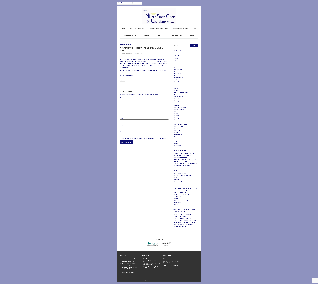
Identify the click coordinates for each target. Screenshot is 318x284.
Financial (176, 90)
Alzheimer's (177, 63)
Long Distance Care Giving (181, 107)
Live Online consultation (175, 35)
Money (176, 120)
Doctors (176, 84)
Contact (192, 35)
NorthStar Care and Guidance (182, 124)
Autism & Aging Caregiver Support (159, 28)
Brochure (146, 35)
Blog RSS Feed (178, 50)
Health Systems (178, 98)
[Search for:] (181, 45)
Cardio (176, 71)
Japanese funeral (186, 155)
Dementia (177, 82)
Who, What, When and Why (137, 28)
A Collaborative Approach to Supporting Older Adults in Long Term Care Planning (129, 267)
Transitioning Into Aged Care (187, 153)
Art (175, 67)
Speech (176, 137)
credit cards (177, 80)
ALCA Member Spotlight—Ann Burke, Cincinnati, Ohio (140, 70)
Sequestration (178, 134)
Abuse (176, 58)
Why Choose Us (178, 205)
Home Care (177, 103)
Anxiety (176, 65)
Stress (176, 139)
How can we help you (180, 182)
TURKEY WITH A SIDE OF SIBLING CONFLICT (151, 264)
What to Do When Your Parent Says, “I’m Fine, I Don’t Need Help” (130, 271)
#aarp (140, 53)
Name (122, 118)
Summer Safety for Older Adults (182, 218)
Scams (176, 132)
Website (122, 131)
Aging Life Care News (180, 211)
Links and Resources (179, 184)
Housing (176, 105)
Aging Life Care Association (127, 72)
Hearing (176, 101)
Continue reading (125, 67)
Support (176, 141)
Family (176, 88)
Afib (175, 60)
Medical (176, 113)
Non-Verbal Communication (181, 122)
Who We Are (177, 202)
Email (122, 125)
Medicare (176, 115)
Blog (194, 28)
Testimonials (177, 196)
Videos (159, 35)
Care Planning (178, 73)
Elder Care (177, 86)
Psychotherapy (178, 130)
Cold (175, 75)
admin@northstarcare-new (128, 53)
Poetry (176, 128)
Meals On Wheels (179, 109)
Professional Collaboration (180, 28)
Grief (175, 94)
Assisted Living (178, 69)
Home (123, 28)
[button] (138, 29)
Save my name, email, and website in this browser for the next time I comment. (144, 138)
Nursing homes (178, 126)
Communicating (178, 77)
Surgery (176, 143)
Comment (123, 97)
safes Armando (178, 159)
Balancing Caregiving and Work (182, 214)
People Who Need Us (180, 192)
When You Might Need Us (181, 200)
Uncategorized (178, 145)
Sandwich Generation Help (181, 216)
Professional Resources (130, 35)
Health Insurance (178, 96)
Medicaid (176, 111)
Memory (176, 118)
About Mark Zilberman (180, 173)
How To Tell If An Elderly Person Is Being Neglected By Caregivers (151, 267)
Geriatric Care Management (181, 92)
